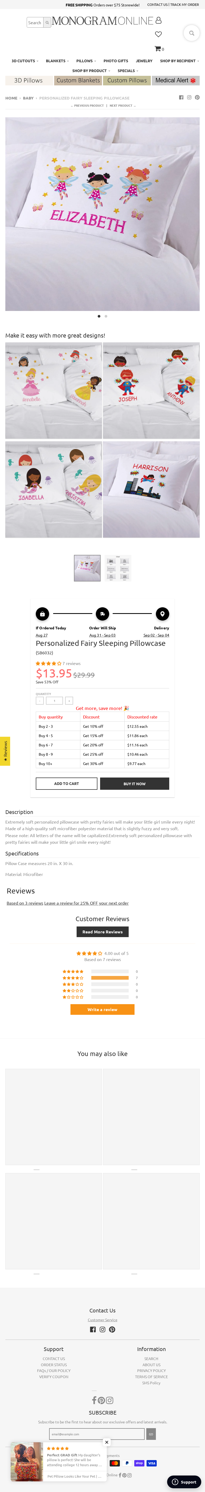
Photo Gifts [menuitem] (116, 60)
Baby (28, 98)
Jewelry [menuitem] (144, 60)
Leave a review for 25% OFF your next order (86, 902)
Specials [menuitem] (126, 70)
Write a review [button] (102, 1009)
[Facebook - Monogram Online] (181, 97)
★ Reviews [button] (5, 751)
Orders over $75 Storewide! (103, 4)
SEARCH (151, 1358)
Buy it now (134, 783)
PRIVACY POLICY (151, 1370)
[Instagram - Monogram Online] (189, 97)
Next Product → (123, 105)
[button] (49, 663)
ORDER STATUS (54, 1364)
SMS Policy (151, 1382)
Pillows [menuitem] (84, 60)
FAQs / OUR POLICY (53, 1370)
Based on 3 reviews (25, 902)
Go (151, 1434)
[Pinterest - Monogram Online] (197, 97)
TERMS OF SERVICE (151, 1376)
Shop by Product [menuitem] (89, 70)
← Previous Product (87, 105)
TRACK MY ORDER (184, 4)
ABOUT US (151, 1364)
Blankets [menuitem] (55, 60)
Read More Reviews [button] (102, 931)
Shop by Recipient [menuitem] (178, 60)
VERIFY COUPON (53, 1376)
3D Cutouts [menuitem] (23, 60)
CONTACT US (157, 4)
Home (11, 98)
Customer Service (102, 1319)
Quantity (43, 694)
